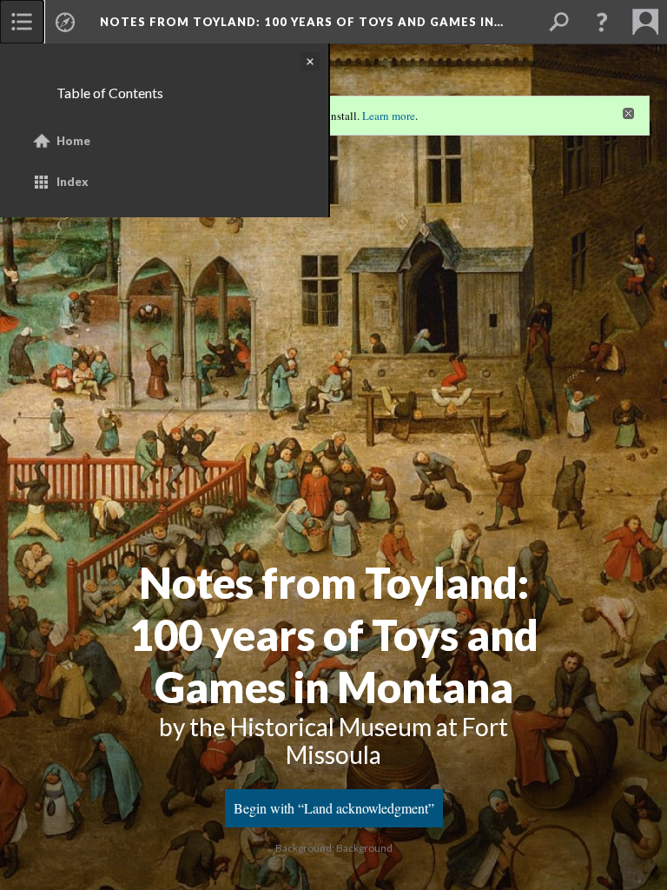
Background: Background (334, 847)
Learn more (388, 115)
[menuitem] (21, 21)
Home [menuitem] (73, 141)
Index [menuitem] (72, 182)
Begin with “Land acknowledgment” (334, 808)
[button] (602, 21)
